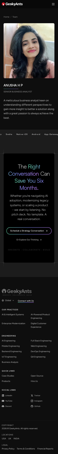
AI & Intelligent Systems (13, 314)
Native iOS (19, 134)
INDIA (16, 438)
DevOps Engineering (40, 351)
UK (9, 438)
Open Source (37, 376)
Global (8, 300)
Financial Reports (45, 448)
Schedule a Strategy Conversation (27, 231)
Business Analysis (10, 362)
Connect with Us (26, 300)
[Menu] (53, 4)
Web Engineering (39, 346)
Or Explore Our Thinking (27, 239)
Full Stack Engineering (41, 340)
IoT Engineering (9, 357)
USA (4, 438)
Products (6, 381)
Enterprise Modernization (13, 323)
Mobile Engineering (11, 346)
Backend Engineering (12, 351)
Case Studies (8, 376)
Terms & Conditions (26, 448)
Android (33, 134)
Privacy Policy (8, 448)
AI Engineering (8, 340)
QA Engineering (38, 357)
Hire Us (34, 381)
